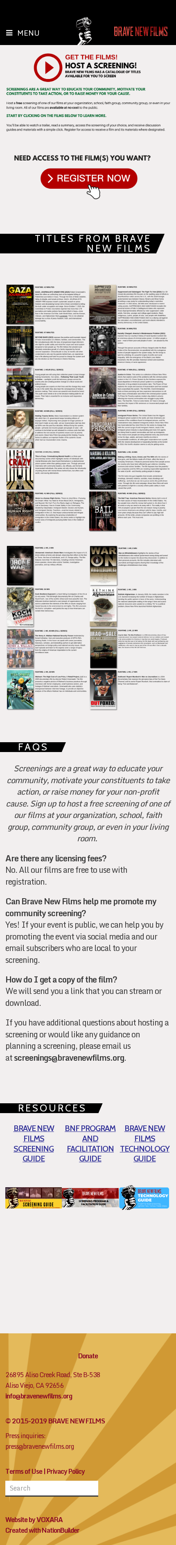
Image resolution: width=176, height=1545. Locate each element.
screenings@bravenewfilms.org (69, 1057)
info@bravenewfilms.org (38, 1396)
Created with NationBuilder (42, 1530)
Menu (28, 33)
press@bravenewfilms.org (39, 1446)
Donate (88, 1356)
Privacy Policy (66, 1471)
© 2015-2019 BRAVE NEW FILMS (55, 1421)
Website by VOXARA (34, 1519)
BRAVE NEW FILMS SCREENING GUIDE (34, 1143)
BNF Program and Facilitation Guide (90, 1143)
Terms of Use (23, 1471)
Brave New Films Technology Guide (144, 1143)
